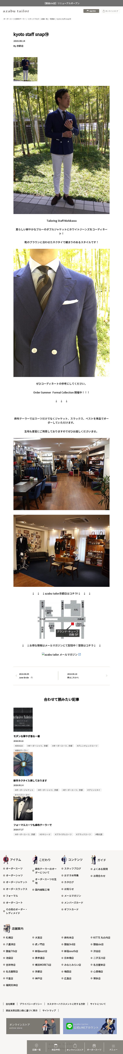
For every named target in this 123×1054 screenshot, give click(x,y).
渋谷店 (97, 951)
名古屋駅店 (12, 971)
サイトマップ (49, 1010)
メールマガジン (72, 895)
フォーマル (12, 895)
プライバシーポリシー (31, 1003)
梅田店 (67, 971)
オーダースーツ (14, 868)
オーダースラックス (16, 889)
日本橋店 (69, 957)
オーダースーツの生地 (46, 881)
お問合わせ (99, 875)
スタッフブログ (72, 868)
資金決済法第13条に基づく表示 (21, 1010)
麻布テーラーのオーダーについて (46, 870)
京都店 (38, 971)
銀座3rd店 (69, 944)
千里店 (9, 978)
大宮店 (38, 937)
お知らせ (69, 889)
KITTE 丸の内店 (101, 937)
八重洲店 (11, 944)
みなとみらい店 (72, 964)
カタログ (69, 882)
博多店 (97, 978)
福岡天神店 (12, 985)
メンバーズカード (73, 902)
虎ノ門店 (40, 944)
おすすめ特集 (71, 875)
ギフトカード (71, 909)
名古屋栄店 (99, 964)
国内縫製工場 (42, 889)
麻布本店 (69, 937)
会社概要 (10, 1003)
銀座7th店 (11, 951)
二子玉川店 (99, 957)
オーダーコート (14, 902)
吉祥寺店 (11, 964)
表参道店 (40, 957)
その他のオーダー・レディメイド (17, 911)
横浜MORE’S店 (43, 964)
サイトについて (98, 1003)
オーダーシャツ (14, 875)
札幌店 (9, 937)
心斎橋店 (98, 971)
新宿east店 (41, 951)
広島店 (67, 978)
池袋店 (9, 957)
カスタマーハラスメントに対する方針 (66, 1003)
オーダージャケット (16, 882)
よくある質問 (100, 869)
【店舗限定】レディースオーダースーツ (62, 3)
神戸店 (38, 978)
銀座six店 (98, 944)
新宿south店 (71, 951)
